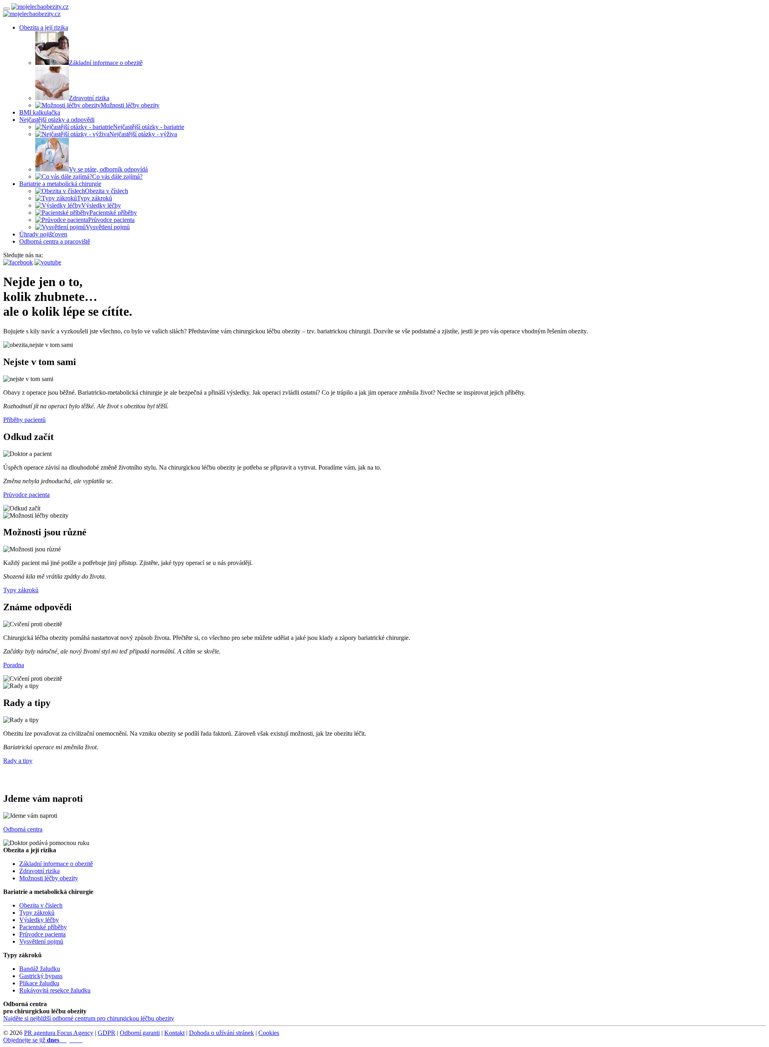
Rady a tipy (17, 760)
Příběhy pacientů (24, 419)
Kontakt (174, 1032)
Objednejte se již (43, 1040)
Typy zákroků (94, 198)
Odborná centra (22, 829)
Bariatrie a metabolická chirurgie (60, 183)
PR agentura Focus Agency (58, 1032)
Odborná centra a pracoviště (54, 241)
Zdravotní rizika (89, 98)
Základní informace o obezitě (106, 62)
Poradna (13, 665)
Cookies (268, 1032)
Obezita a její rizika (43, 27)
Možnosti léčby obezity (130, 105)
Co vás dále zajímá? (117, 176)
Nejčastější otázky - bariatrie (148, 126)
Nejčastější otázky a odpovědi (57, 119)
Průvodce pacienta (111, 219)
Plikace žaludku (39, 983)
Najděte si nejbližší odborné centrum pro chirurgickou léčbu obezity (88, 1018)
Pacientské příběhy (113, 212)
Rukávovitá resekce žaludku (55, 990)
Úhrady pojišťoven (43, 234)
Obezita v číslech (106, 191)
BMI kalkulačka (39, 112)
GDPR (106, 1032)
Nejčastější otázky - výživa (143, 134)
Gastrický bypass (40, 975)
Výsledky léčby (101, 205)
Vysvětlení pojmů (108, 227)
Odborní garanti (140, 1032)
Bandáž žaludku (39, 968)
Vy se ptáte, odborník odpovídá (108, 169)
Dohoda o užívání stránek (221, 1032)
